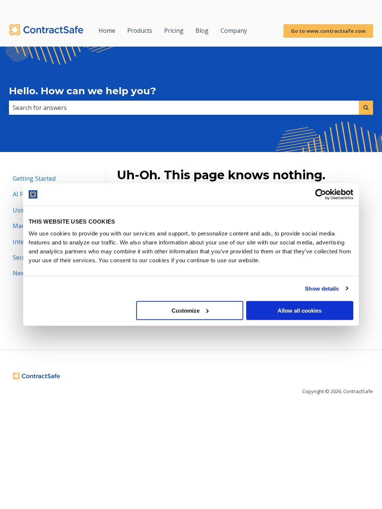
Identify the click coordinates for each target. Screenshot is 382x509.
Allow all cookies (300, 310)
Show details (322, 288)
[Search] (366, 108)
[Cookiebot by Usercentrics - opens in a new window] (320, 194)
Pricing (174, 30)
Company (233, 30)
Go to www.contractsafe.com (328, 31)
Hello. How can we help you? (82, 91)
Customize (186, 310)
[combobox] (184, 108)
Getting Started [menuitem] (34, 178)
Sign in (363, 7)
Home (106, 30)
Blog (202, 30)
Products (139, 30)
